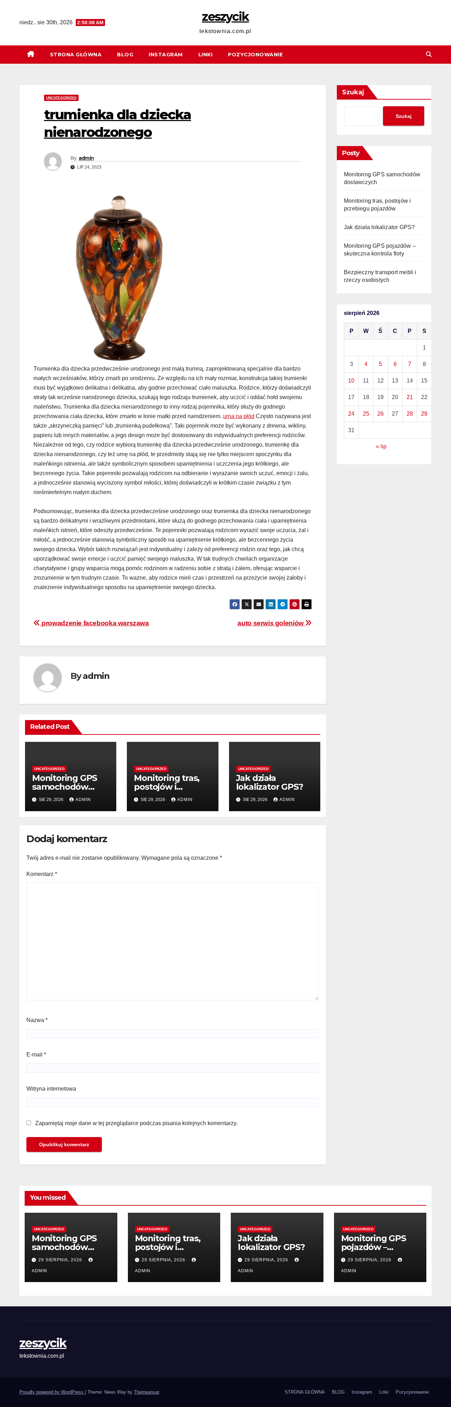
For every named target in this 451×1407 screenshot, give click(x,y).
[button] (429, 54)
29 (424, 414)
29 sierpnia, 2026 (61, 1259)
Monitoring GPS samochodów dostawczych (64, 787)
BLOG (125, 54)
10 (351, 381)
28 (410, 414)
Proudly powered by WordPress (52, 1392)
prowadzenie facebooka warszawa (94, 623)
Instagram (166, 54)
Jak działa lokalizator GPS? (269, 782)
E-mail (36, 1055)
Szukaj (353, 92)
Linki (205, 54)
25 (366, 414)
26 (380, 414)
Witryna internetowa (51, 1089)
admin (86, 158)
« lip (381, 446)
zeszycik (225, 16)
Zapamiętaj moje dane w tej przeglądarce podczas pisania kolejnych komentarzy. (136, 1123)
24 (351, 414)
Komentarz (41, 874)
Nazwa (37, 1020)
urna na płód (238, 416)
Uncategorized (61, 98)
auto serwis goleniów (271, 623)
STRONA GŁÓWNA (76, 54)
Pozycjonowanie (255, 54)
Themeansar (146, 1392)
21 (410, 397)
